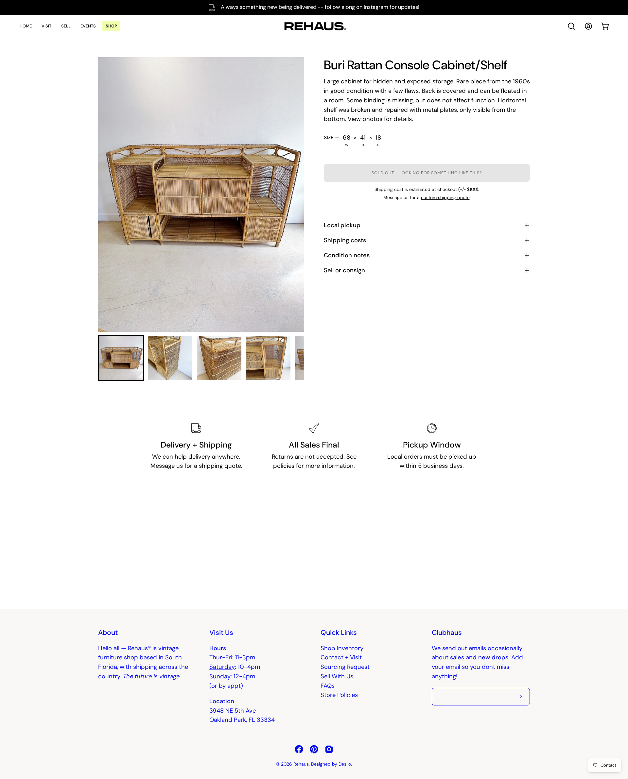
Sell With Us (337, 676)
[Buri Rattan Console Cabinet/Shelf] (121, 358)
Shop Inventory (342, 648)
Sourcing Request (345, 667)
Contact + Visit (341, 657)
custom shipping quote (445, 197)
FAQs (328, 686)
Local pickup (342, 225)
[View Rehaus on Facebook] (299, 749)
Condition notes (347, 255)
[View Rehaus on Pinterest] (314, 749)
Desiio (345, 764)
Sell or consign (344, 270)
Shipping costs (345, 240)
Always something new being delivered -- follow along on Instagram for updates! (320, 7)
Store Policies (339, 695)
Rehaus (301, 764)
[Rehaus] (314, 26)
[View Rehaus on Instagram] (329, 749)
